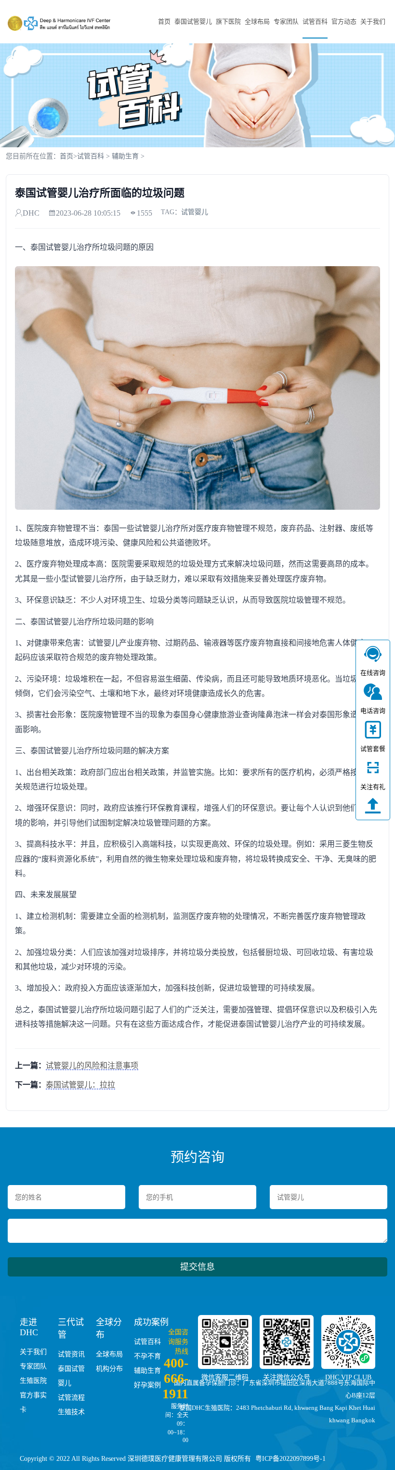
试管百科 (315, 21)
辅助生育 (125, 156)
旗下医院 (228, 21)
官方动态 (343, 21)
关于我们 (372, 21)
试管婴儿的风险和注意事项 (92, 1065)
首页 (164, 21)
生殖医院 (33, 1380)
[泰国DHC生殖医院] (59, 23)
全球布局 (257, 21)
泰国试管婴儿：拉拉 (80, 1085)
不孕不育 (147, 1356)
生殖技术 (71, 1412)
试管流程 (71, 1397)
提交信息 (197, 1267)
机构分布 (109, 1368)
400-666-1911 (175, 1378)
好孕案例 (147, 1385)
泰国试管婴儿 (193, 21)
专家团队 (286, 21)
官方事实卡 (33, 1402)
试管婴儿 (194, 212)
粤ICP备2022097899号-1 (290, 1458)
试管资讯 (71, 1354)
